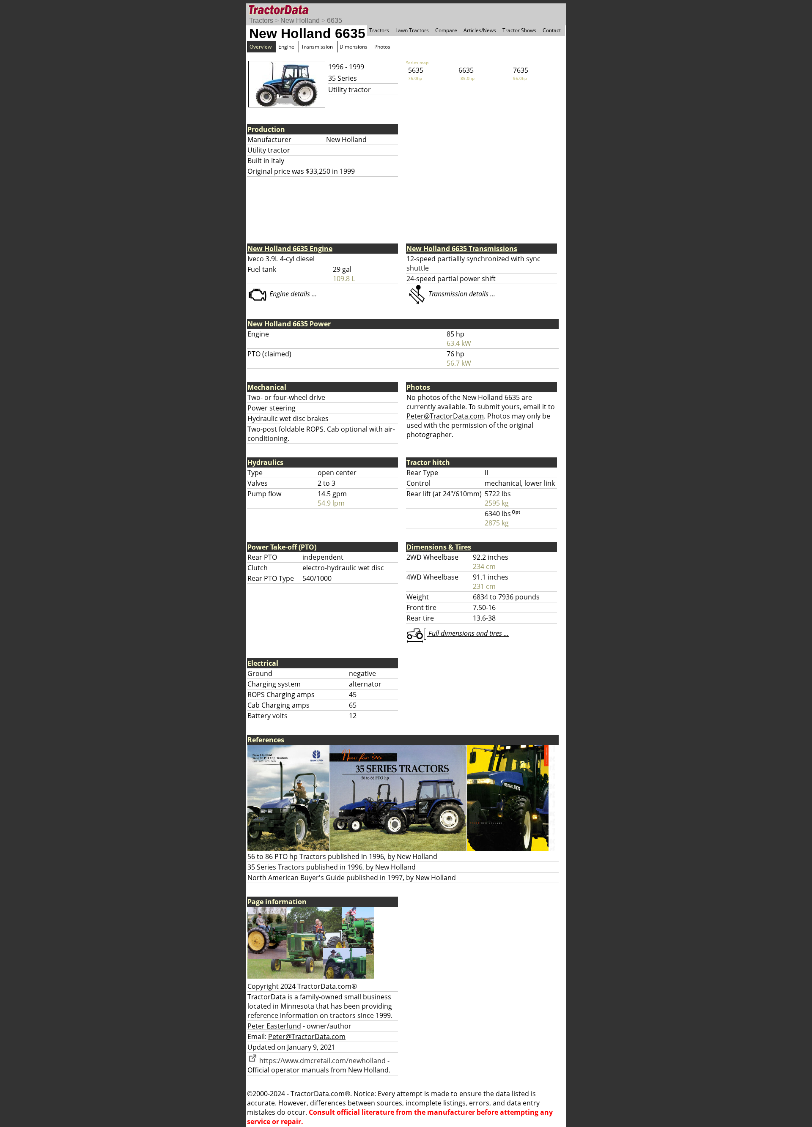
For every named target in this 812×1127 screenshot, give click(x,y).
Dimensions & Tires (438, 547)
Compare (446, 30)
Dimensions (354, 46)
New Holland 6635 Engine (289, 248)
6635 (334, 20)
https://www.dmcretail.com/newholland (322, 1060)
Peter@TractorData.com (445, 416)
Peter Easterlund (274, 1026)
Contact (552, 30)
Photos (382, 46)
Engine (286, 46)
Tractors (261, 20)
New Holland (300, 20)
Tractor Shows (519, 30)
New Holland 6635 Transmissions (461, 248)
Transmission (317, 46)
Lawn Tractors (412, 30)
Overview (261, 46)
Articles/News (480, 30)
